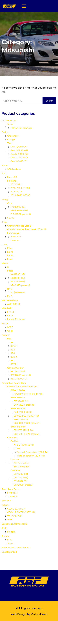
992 (12, 349)
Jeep (4, 222)
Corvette (15, 470)
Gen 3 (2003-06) (19, 154)
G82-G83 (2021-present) (26, 434)
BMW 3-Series (17, 408)
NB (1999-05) (17, 278)
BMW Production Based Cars (22, 386)
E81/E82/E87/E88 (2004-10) (28, 394)
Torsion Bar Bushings (21, 128)
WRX (9, 519)
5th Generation (21, 463)
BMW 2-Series (17, 397)
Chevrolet (12, 437)
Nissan (5, 323)
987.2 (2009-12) (18, 378)
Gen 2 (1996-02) (19, 150)
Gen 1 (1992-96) (19, 146)
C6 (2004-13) (21, 477)
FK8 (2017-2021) (19, 210)
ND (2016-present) (20, 285)
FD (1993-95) (17, 292)
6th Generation (21, 466)
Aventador (15, 236)
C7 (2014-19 (20, 481)
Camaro (14, 459)
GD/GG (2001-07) (16, 508)
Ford (4, 173)
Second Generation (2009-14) (32, 452)
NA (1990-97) (17, 274)
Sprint (10, 124)
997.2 (13, 364)
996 (12, 353)
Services (6, 500)
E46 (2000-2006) (23, 412)
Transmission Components (15, 547)
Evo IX (10, 312)
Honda (5, 199)
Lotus (4, 244)
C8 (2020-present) (23, 485)
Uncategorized (9, 552)
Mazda (5, 263)
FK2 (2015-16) (17, 207)
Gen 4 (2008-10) (19, 157)
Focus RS (12, 177)
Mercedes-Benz (10, 300)
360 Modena (14, 169)
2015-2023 (16, 191)
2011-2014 (15, 184)
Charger (11, 139)
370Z (10, 327)
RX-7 (9, 288)
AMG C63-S (13, 304)
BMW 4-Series (17, 426)
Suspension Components (14, 524)
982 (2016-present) (20, 375)
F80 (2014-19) (21, 419)
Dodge (5, 132)
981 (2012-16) (17, 371)
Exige (10, 259)
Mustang (11, 181)
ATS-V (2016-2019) (24, 445)
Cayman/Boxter (15, 368)
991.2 (13, 346)
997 (12, 360)
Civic (9, 203)
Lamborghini (13, 233)
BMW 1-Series (17, 390)
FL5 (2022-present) (20, 214)
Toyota (5, 536)
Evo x (10, 315)
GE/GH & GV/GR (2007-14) (21, 512)
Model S (11, 531)
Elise (9, 248)
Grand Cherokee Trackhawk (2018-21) (27, 229)
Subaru (5, 505)
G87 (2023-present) (24, 404)
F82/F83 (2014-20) (24, 430)
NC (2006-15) (17, 281)
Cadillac (14, 441)
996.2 (13, 357)
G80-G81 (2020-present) (26, 423)
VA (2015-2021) (15, 516)
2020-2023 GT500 (20, 195)
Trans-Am (12, 496)
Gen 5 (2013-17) (18, 161)
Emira (10, 252)
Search (49, 100)
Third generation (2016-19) (31, 455)
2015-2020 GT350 (20, 188)
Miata (10, 270)
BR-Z (10, 539)
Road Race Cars (10, 489)
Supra (10, 543)
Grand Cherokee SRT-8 (19, 225)
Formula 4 (12, 492)
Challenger (12, 136)
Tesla (4, 528)
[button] (23, 6)
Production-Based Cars (14, 383)
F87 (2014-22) (21, 401)
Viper (10, 143)
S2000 (10, 217)
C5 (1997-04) (21, 474)
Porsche (6, 335)
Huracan (14, 240)
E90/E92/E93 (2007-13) (26, 415)
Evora (10, 255)
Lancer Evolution (16, 319)
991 (12, 342)
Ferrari (5, 165)
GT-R (10, 331)
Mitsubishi (7, 308)
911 (9, 338)
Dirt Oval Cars (9, 120)
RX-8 (9, 296)
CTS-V (17, 448)
